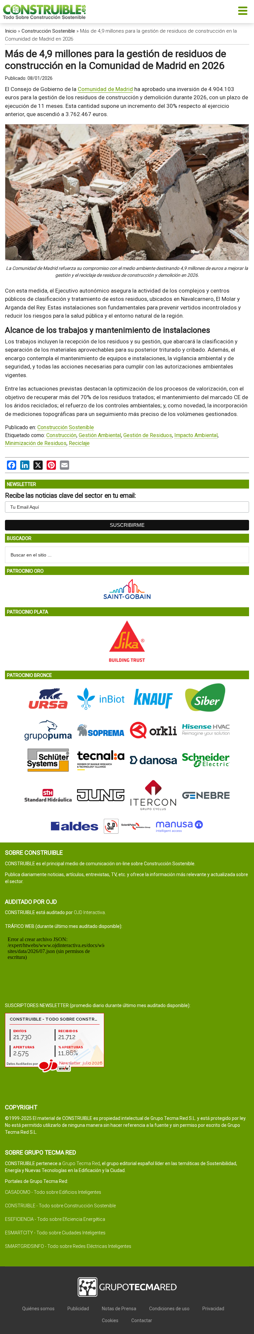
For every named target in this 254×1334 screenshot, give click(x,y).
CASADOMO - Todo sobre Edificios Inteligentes (53, 1192)
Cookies (110, 1320)
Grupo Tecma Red (81, 1163)
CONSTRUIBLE (44, 11)
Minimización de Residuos (35, 443)
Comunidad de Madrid (105, 89)
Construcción (61, 435)
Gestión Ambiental (100, 435)
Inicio (11, 31)
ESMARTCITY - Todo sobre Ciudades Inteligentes (55, 1232)
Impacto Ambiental (196, 435)
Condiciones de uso (169, 1308)
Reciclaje (79, 443)
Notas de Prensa (119, 1308)
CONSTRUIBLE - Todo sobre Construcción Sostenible (60, 1205)
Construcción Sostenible (48, 31)
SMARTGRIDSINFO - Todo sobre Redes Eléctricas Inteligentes (68, 1246)
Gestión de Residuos (147, 435)
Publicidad (78, 1308)
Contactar (141, 1320)
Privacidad (213, 1308)
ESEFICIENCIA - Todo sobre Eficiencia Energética (55, 1219)
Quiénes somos (38, 1308)
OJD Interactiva (89, 912)
